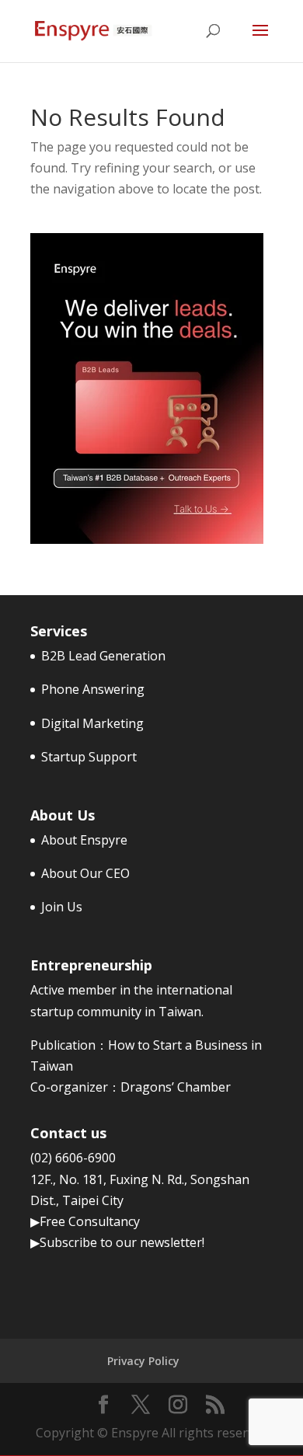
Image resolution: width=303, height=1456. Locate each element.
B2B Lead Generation (103, 655)
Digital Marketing (92, 723)
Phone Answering (93, 689)
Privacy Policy (143, 1360)
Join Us (61, 906)
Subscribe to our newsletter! (122, 1242)
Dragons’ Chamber (175, 1086)
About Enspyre (84, 839)
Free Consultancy (90, 1221)
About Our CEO (85, 873)
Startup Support (89, 756)
